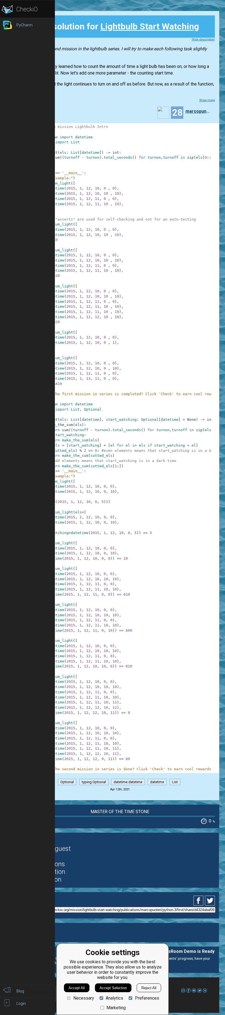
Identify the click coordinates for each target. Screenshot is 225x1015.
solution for (114, 26)
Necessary (83, 998)
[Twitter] (210, 901)
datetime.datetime (128, 782)
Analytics (114, 998)
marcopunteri (197, 111)
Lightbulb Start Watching (149, 26)
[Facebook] (199, 901)
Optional (67, 782)
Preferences (147, 998)
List (175, 782)
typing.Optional (94, 782)
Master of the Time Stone (120, 811)
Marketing (116, 1007)
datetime (157, 782)
